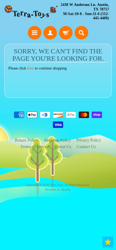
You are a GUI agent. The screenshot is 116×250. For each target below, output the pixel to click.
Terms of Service (34, 146)
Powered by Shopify (58, 189)
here (30, 68)
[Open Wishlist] (108, 242)
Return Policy (26, 140)
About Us (62, 146)
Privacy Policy (88, 140)
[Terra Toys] (31, 12)
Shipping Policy (57, 140)
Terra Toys (56, 184)
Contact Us (86, 146)
